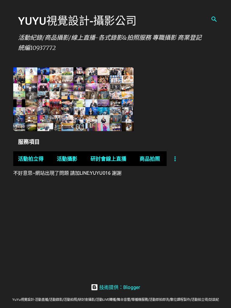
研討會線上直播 (108, 159)
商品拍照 (150, 159)
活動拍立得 (31, 159)
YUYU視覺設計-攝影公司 (77, 20)
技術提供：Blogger (119, 287)
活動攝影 (67, 159)
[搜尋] (214, 19)
